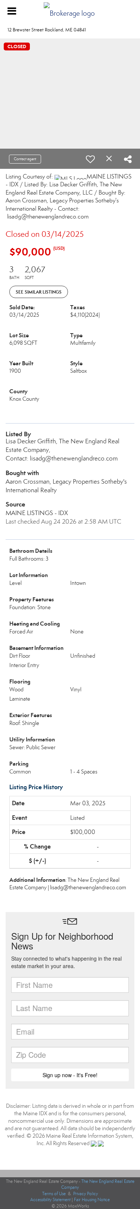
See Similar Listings (39, 292)
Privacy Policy (85, 1193)
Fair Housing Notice (92, 1199)
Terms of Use (54, 1193)
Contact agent (25, 158)
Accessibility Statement (50, 1199)
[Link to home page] (70, 11)
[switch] (90, 159)
